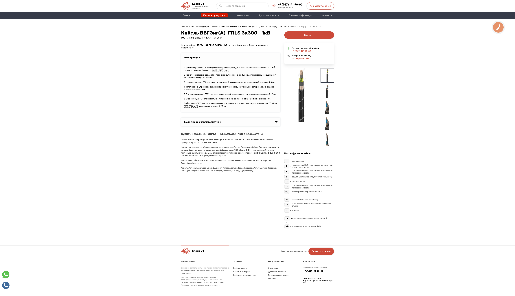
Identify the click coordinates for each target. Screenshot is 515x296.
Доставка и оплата (277, 272)
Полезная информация (278, 275)
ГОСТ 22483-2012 (220, 70)
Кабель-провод (240, 268)
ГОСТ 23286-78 (191, 106)
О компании (273, 268)
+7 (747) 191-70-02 (290, 4)
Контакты (272, 279)
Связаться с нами (321, 251)
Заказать (309, 35)
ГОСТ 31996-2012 (190, 38)
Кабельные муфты (241, 272)
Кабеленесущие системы (244, 275)
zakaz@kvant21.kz (286, 7)
